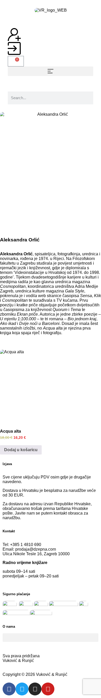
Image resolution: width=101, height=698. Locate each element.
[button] (50, 71)
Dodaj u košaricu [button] (21, 450)
